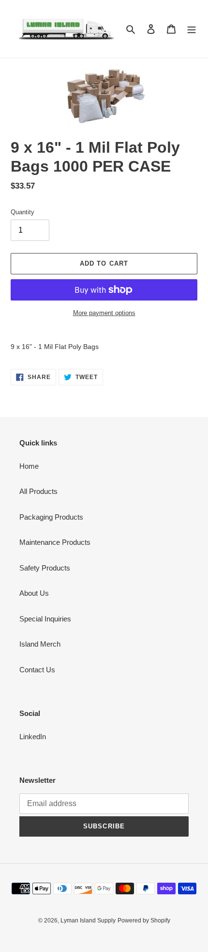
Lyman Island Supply (88, 920)
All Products (38, 491)
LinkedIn (32, 736)
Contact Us (37, 670)
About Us (34, 593)
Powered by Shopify (144, 920)
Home (29, 466)
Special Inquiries (45, 619)
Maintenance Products (54, 542)
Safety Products (44, 568)
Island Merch (39, 644)
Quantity (22, 212)
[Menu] (191, 28)
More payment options (104, 313)
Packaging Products (51, 517)
